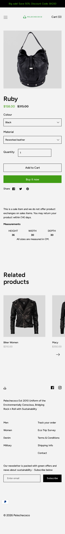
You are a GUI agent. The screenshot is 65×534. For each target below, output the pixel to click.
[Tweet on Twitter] (21, 188)
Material (8, 132)
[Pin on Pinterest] (27, 188)
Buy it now (32, 179)
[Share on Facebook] (14, 188)
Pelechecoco (22, 515)
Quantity (9, 152)
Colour (7, 114)
